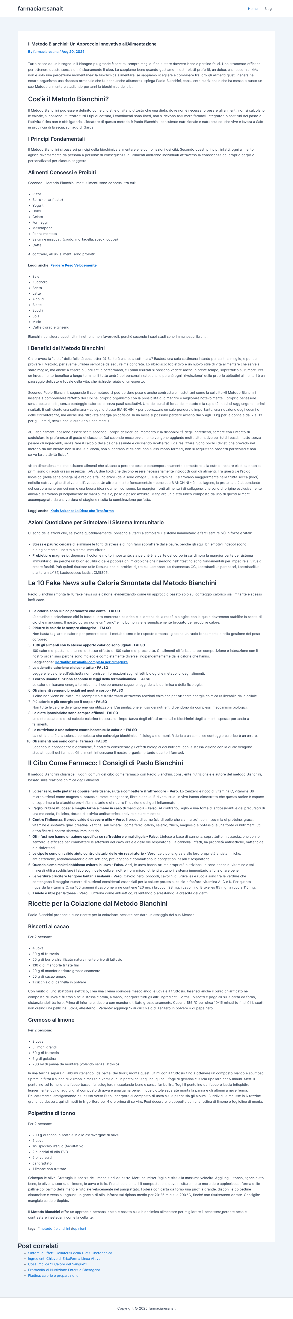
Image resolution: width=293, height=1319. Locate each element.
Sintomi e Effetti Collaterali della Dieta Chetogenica (70, 1253)
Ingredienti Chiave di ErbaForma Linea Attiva (64, 1258)
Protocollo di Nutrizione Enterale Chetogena (64, 1270)
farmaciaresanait (40, 8)
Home (253, 8)
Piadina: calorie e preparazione (53, 1275)
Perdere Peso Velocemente (73, 265)
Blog (268, 8)
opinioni (79, 1228)
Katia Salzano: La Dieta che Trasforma (82, 511)
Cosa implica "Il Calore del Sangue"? (57, 1264)
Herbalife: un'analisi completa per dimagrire (91, 662)
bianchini (63, 1228)
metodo (46, 1228)
